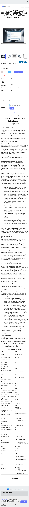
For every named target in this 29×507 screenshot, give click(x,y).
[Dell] (23, 61)
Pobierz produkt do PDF (9, 95)
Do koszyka (17, 72)
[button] (27, 2)
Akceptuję (24, 501)
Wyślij (12, 108)
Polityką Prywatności (5, 499)
